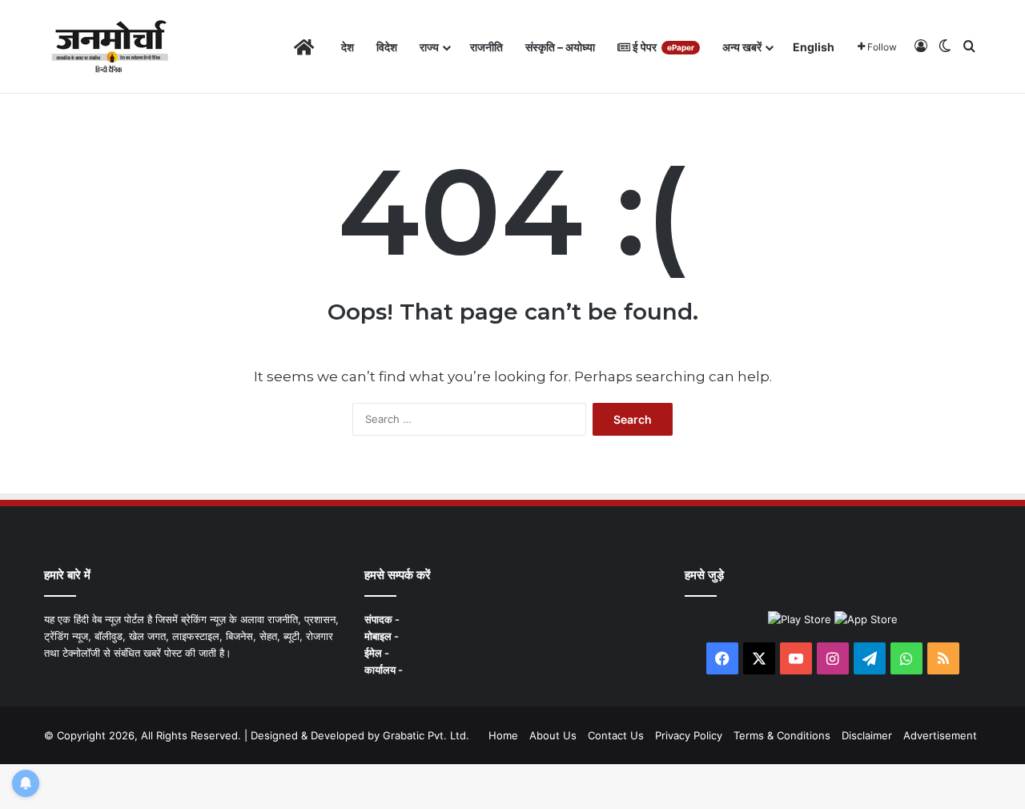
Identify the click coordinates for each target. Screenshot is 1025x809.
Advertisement (940, 735)
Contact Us (616, 735)
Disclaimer (867, 735)
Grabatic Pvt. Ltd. (426, 735)
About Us (553, 735)
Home (503, 735)
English (813, 47)
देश (347, 47)
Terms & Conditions (782, 735)
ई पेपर (662, 47)
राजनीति (486, 47)
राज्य (429, 47)
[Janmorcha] (109, 47)
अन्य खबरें (742, 47)
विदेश (386, 47)
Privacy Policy (688, 735)
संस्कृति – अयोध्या (560, 47)
